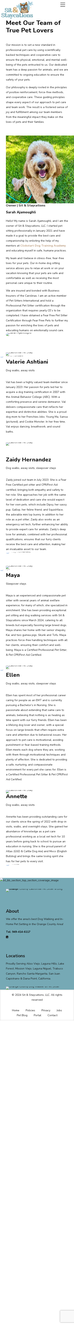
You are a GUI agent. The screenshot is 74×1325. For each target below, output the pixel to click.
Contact (52, 1015)
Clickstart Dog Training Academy (43, 246)
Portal (37, 1015)
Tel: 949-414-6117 (18, 932)
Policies (30, 1010)
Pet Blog (22, 1015)
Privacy (45, 1010)
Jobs (59, 1010)
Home (15, 1010)
